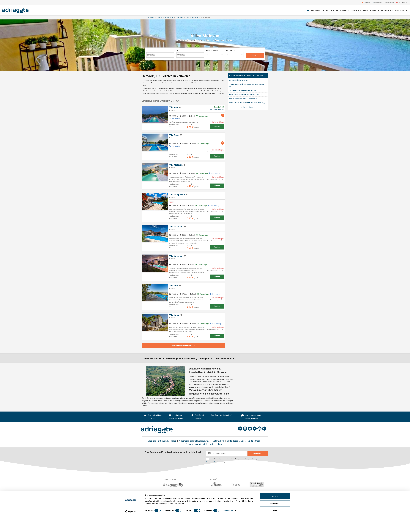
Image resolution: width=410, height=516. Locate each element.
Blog (220, 444)
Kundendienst (389, 2)
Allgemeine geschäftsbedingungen (195, 441)
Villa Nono (174, 135)
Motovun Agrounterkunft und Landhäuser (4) (243, 98)
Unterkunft (316, 10)
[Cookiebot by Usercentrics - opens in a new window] (131, 511)
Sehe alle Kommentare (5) (217, 109)
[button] (398, 2)
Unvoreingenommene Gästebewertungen (252, 416)
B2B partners (254, 441)
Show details (228, 510)
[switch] (178, 510)
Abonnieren (257, 453)
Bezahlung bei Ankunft (223, 415)
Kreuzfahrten (370, 10)
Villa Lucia (174, 315)
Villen (329, 10)
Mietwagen (386, 10)
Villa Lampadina (177, 194)
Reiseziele (400, 10)
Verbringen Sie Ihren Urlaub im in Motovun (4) (247, 103)
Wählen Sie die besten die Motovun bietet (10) (246, 94)
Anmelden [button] (377, 2)
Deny (275, 510)
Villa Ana (173, 107)
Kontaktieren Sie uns (236, 441)
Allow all (275, 496)
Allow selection (275, 503)
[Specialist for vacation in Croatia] (157, 429)
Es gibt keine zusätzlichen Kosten (175, 416)
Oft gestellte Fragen (167, 441)
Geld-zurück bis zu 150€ (154, 416)
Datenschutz (218, 441)
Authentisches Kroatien (348, 10)
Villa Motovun (176, 165)
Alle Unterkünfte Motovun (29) (238, 80)
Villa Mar (173, 285)
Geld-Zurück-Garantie (200, 416)
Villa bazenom (176, 226)
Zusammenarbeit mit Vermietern (201, 444)
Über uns (152, 441)
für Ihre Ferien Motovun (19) (242, 90)
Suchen (255, 55)
